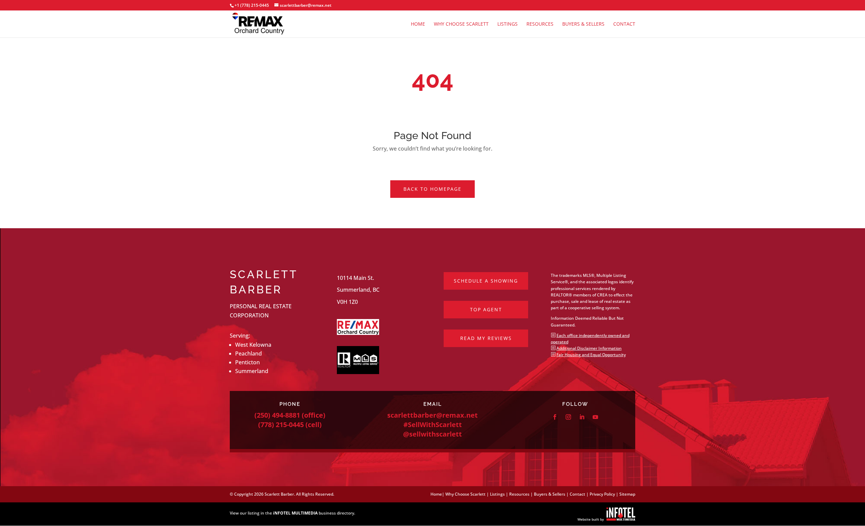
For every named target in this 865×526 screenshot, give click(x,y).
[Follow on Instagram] (568, 417)
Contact (624, 24)
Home (418, 24)
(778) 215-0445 (281, 424)
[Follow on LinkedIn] (581, 417)
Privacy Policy (602, 494)
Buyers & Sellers (583, 24)
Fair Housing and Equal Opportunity (591, 355)
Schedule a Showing (486, 281)
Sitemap (627, 494)
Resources (539, 24)
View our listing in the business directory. (292, 513)
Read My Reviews (486, 338)
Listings (507, 24)
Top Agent (486, 309)
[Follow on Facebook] (554, 417)
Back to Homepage (432, 189)
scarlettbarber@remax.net (432, 415)
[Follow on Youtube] (595, 417)
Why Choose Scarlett (461, 24)
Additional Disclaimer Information (589, 348)
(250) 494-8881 (277, 415)
